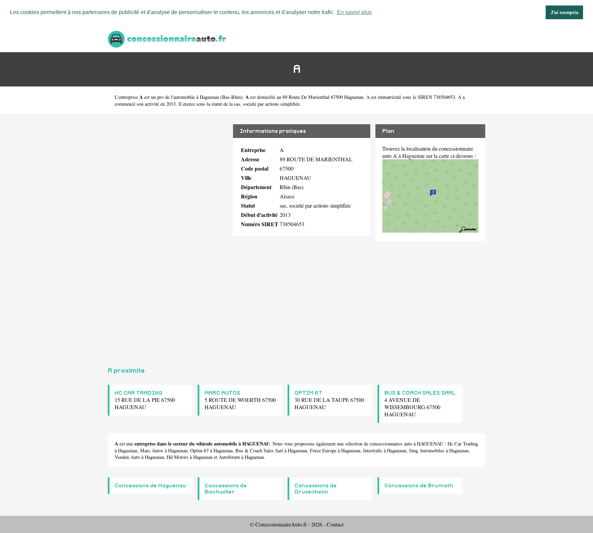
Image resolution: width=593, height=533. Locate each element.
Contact (335, 524)
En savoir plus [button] (354, 12)
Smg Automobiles (426, 450)
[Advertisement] (168, 237)
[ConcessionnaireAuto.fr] (168, 38)
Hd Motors (177, 457)
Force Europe (323, 450)
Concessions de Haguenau (150, 485)
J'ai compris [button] (564, 12)
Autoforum (229, 457)
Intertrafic (372, 450)
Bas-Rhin (231, 97)
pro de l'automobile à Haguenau (188, 97)
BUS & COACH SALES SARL (420, 393)
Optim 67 (199, 450)
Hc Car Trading (462, 443)
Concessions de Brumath (418, 485)
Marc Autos (151, 450)
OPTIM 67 (308, 393)
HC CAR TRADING (138, 393)
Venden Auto (127, 457)
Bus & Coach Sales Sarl (259, 450)
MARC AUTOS (222, 393)
